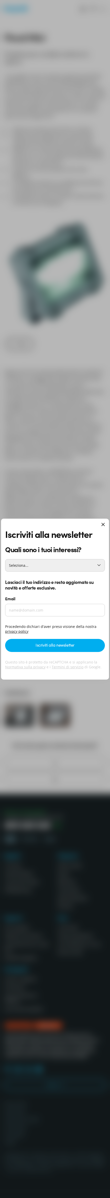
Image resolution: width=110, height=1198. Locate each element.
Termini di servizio (67, 667)
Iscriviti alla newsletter (55, 645)
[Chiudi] (103, 524)
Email (10, 598)
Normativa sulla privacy (25, 667)
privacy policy (16, 631)
